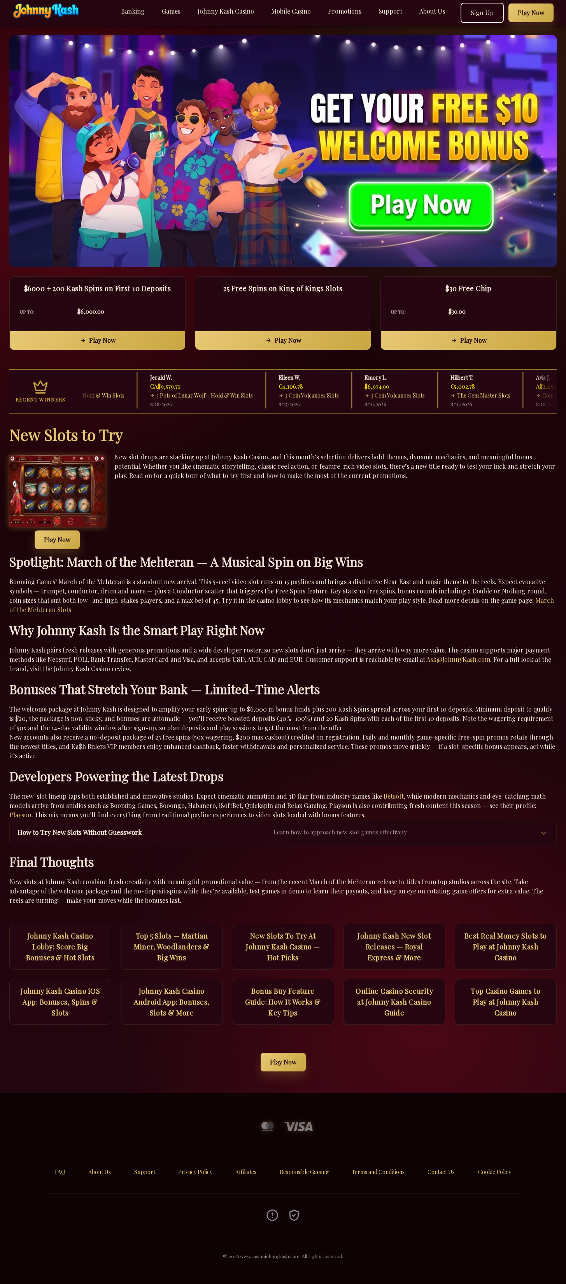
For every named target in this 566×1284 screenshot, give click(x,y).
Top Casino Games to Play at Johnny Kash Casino (506, 1001)
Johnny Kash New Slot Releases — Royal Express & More (394, 946)
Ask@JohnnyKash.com (458, 659)
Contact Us (441, 1172)
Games (171, 11)
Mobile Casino (291, 11)
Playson (20, 815)
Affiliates (245, 1172)
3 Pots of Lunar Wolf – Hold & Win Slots (193, 395)
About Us (432, 11)
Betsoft (394, 796)
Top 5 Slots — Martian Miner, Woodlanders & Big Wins (171, 946)
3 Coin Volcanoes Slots (301, 395)
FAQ (60, 1172)
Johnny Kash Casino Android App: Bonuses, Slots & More (171, 1001)
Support (390, 11)
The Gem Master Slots (472, 395)
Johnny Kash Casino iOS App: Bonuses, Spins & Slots (60, 1001)
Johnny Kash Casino (226, 11)
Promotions (344, 11)
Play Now (102, 340)
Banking (133, 11)
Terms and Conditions (378, 1172)
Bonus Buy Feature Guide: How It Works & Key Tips (283, 1001)
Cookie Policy (494, 1172)
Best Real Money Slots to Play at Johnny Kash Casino (505, 946)
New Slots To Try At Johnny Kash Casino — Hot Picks (283, 946)
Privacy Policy (195, 1172)
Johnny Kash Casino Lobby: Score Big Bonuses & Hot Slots (60, 946)
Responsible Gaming (304, 1172)
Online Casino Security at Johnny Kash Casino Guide (394, 1001)
